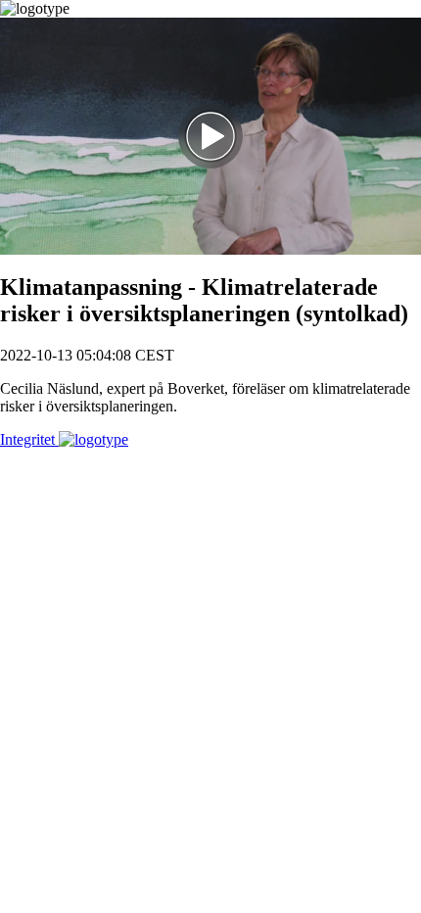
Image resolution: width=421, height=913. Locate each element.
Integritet (29, 439)
